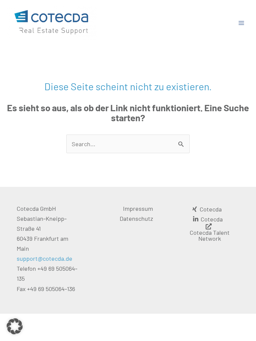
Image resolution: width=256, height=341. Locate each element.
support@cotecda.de (44, 258)
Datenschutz (136, 218)
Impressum (138, 208)
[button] (14, 326)
